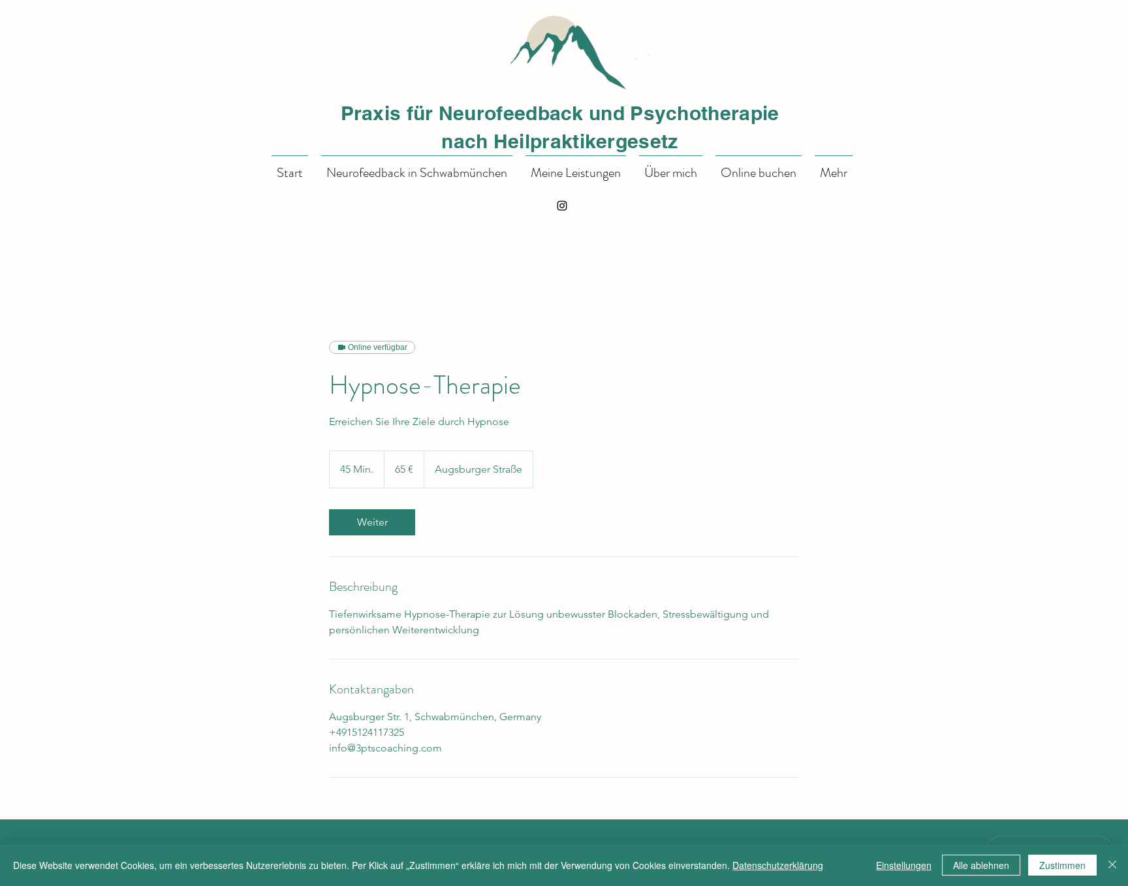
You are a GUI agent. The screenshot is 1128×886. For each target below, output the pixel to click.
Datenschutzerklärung (777, 865)
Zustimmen (1062, 865)
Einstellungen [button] (904, 865)
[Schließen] (1112, 865)
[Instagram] (562, 205)
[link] (372, 522)
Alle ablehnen (981, 865)
